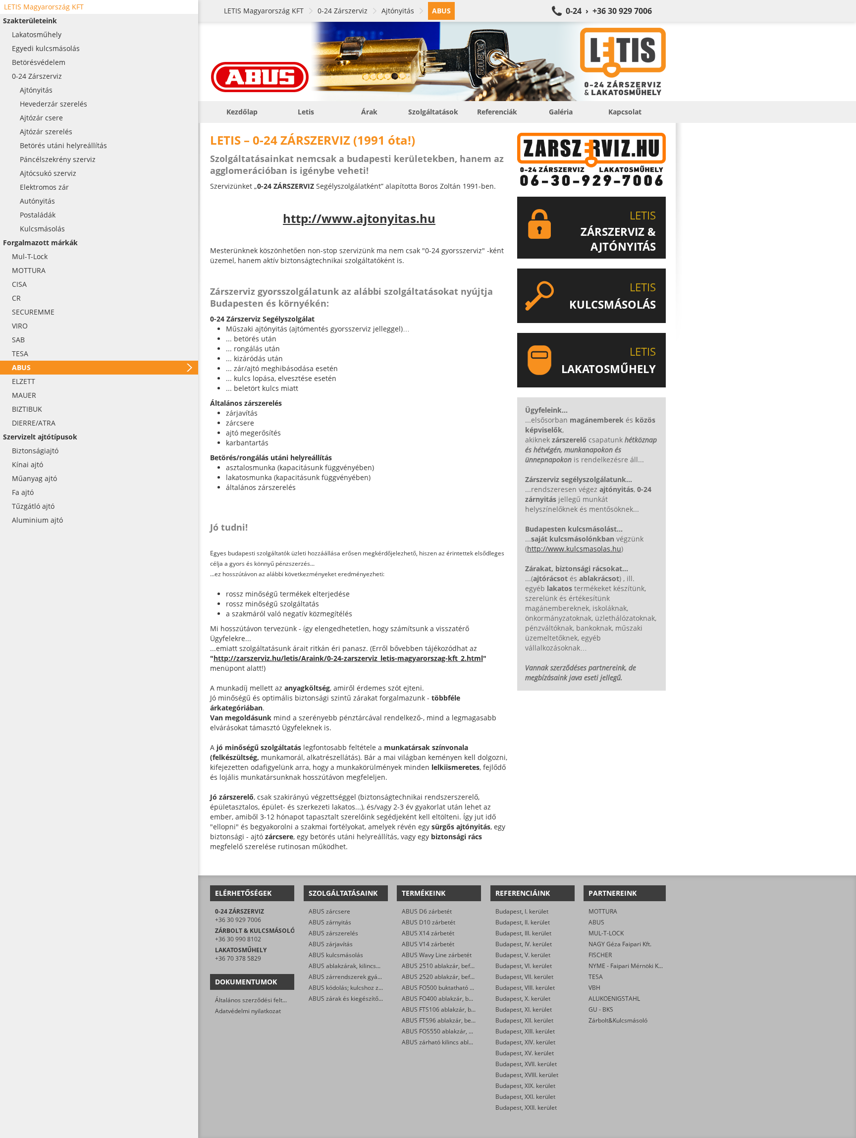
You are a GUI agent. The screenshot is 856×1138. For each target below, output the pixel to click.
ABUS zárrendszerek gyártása (350, 977)
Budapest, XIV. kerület (525, 1042)
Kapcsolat (625, 111)
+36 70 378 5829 (238, 958)
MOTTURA (602, 911)
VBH (594, 987)
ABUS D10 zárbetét (428, 922)
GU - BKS (600, 1009)
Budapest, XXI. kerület (525, 1096)
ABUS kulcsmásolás (336, 955)
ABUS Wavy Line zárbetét (437, 955)
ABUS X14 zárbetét (428, 933)
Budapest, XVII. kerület (526, 1064)
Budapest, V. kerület (522, 955)
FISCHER (600, 955)
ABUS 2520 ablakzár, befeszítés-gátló (453, 977)
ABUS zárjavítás (331, 944)
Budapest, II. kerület (522, 922)
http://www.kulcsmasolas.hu (574, 548)
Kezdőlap (242, 111)
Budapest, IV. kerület (523, 944)
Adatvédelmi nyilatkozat (248, 1011)
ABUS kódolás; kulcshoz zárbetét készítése (367, 987)
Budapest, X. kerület (522, 998)
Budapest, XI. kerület (523, 1009)
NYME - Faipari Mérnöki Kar (626, 966)
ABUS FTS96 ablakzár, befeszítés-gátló (455, 1020)
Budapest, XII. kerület (524, 1020)
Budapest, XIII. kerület (525, 1031)
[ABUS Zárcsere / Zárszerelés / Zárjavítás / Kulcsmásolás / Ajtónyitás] (438, 61)
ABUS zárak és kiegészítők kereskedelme (365, 998)
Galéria (561, 111)
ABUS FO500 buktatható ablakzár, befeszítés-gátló (471, 987)
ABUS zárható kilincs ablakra (441, 1042)
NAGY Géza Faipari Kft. (619, 944)
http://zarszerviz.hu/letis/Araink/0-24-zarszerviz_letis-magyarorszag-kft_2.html (348, 658)
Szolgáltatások (433, 111)
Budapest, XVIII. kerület (526, 1075)
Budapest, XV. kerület (524, 1053)
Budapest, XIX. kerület (525, 1086)
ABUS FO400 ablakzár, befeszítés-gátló (455, 998)
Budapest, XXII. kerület (526, 1107)
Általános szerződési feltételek (257, 1000)
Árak (369, 111)
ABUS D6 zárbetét (427, 911)
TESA (595, 977)
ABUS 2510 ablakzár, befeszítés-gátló (453, 966)
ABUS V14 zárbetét (428, 944)
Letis (306, 111)
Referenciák (497, 111)
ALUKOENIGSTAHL (614, 998)
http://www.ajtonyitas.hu (359, 218)
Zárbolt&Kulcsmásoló (617, 1020)
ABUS (596, 922)
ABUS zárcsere (329, 911)
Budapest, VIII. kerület (525, 987)
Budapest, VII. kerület (524, 977)
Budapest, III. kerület (523, 933)
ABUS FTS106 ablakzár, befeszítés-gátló (457, 1009)
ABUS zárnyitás (330, 922)
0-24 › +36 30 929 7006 (609, 10)
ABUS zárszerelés (333, 933)
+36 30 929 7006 (238, 920)
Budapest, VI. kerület (523, 966)
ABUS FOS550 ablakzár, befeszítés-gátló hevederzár (474, 1031)
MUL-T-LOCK (606, 933)
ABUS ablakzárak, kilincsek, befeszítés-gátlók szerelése (385, 966)
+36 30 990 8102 (238, 939)
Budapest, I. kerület (521, 911)
